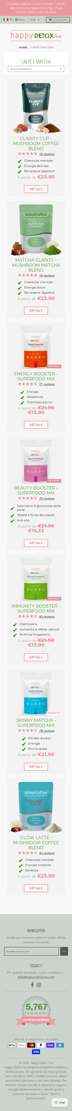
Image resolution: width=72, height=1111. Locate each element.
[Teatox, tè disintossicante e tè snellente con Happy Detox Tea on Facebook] (32, 985)
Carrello (60, 19)
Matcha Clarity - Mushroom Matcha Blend (36, 265)
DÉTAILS (36, 189)
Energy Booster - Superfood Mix (36, 376)
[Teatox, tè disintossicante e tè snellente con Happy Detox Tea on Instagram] (39, 985)
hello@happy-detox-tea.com (36, 977)
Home (23, 47)
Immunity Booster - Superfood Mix (36, 608)
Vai (64, 951)
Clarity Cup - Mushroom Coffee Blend (36, 143)
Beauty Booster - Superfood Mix (36, 490)
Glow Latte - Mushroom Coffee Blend (36, 842)
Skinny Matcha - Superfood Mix (36, 723)
